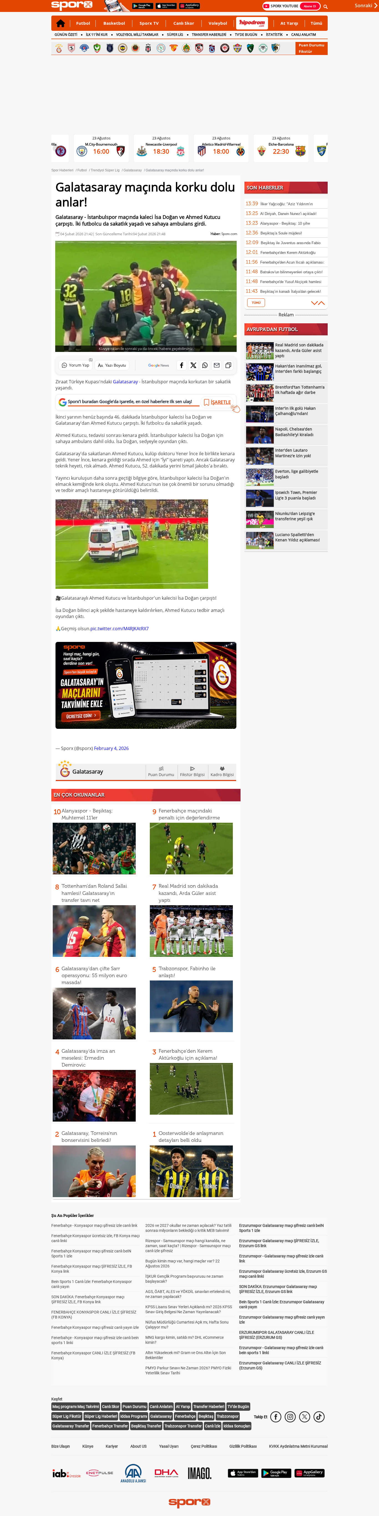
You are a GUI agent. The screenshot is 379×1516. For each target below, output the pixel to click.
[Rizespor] (161, 48)
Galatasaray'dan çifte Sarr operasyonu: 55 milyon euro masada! (94, 975)
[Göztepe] (173, 48)
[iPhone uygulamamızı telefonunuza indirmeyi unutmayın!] (164, 9)
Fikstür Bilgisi (192, 774)
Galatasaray (125, 382)
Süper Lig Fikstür (66, 1416)
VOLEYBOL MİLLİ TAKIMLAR (137, 34)
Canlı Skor (183, 23)
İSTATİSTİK (274, 34)
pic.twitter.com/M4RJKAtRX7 (119, 629)
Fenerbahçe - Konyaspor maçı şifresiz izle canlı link (94, 1225)
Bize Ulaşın (60, 1446)
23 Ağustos (106, 138)
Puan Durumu (311, 44)
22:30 (226, 151)
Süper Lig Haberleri (101, 1416)
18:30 (106, 151)
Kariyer (112, 1446)
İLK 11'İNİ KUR (96, 34)
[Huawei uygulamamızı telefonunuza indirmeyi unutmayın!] (188, 9)
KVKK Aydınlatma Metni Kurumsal (298, 1446)
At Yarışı (289, 23)
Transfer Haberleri (208, 1406)
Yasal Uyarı (168, 1446)
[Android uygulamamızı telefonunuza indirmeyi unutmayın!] (141, 9)
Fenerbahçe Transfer (110, 1426)
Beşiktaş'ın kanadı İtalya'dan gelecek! (290, 291)
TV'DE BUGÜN (246, 34)
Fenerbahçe (185, 1416)
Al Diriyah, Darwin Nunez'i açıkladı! (288, 214)
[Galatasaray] (59, 48)
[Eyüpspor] (237, 48)
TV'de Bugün (238, 1406)
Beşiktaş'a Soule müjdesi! (281, 233)
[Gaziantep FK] (199, 48)
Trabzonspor (228, 1416)
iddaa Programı (133, 1416)
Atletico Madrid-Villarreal (165, 144)
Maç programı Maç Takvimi (75, 1406)
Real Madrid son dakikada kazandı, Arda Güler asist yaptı (188, 893)
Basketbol (114, 23)
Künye (87, 1446)
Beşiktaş (206, 1416)
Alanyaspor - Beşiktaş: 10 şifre (285, 223)
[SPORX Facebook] (276, 1417)
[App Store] (243, 1476)
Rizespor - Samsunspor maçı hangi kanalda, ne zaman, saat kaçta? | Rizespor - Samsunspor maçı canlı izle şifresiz (188, 1246)
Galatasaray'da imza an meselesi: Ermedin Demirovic (88, 1058)
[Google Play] (276, 1476)
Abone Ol (310, 6)
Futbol (83, 23)
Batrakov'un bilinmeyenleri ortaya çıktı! (291, 272)
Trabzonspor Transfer (183, 1426)
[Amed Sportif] (97, 48)
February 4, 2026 (111, 748)
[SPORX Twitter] (305, 1417)
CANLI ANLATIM (303, 34)
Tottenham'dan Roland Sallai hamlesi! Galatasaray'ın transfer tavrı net (94, 893)
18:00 (166, 151)
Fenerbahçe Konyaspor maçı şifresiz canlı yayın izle (95, 1327)
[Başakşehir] (110, 48)
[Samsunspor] (71, 48)
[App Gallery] (309, 1476)
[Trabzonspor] (212, 48)
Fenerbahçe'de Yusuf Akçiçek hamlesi (290, 282)
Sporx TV (149, 23)
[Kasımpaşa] (84, 48)
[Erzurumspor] (276, 48)
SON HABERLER (265, 188)
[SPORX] (189, 1503)
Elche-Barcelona (225, 144)
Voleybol (218, 23)
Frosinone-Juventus (285, 144)
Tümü (316, 23)
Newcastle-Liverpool (106, 144)
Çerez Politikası (204, 1446)
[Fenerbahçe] (122, 48)
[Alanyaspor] (186, 48)
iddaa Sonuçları (237, 1426)
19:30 (285, 151)
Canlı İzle (212, 1426)
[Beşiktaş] (148, 48)
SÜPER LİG (175, 34)
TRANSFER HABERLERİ (209, 34)
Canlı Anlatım (161, 1406)
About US (138, 1446)
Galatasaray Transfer (70, 1426)
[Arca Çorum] (224, 48)
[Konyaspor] (263, 48)
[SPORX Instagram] (290, 1417)
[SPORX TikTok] (319, 1417)
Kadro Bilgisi (222, 774)
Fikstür (305, 51)
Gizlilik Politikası (243, 1446)
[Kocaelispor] (250, 48)
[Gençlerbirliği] (135, 48)
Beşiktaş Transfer (146, 1426)
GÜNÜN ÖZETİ (66, 34)
